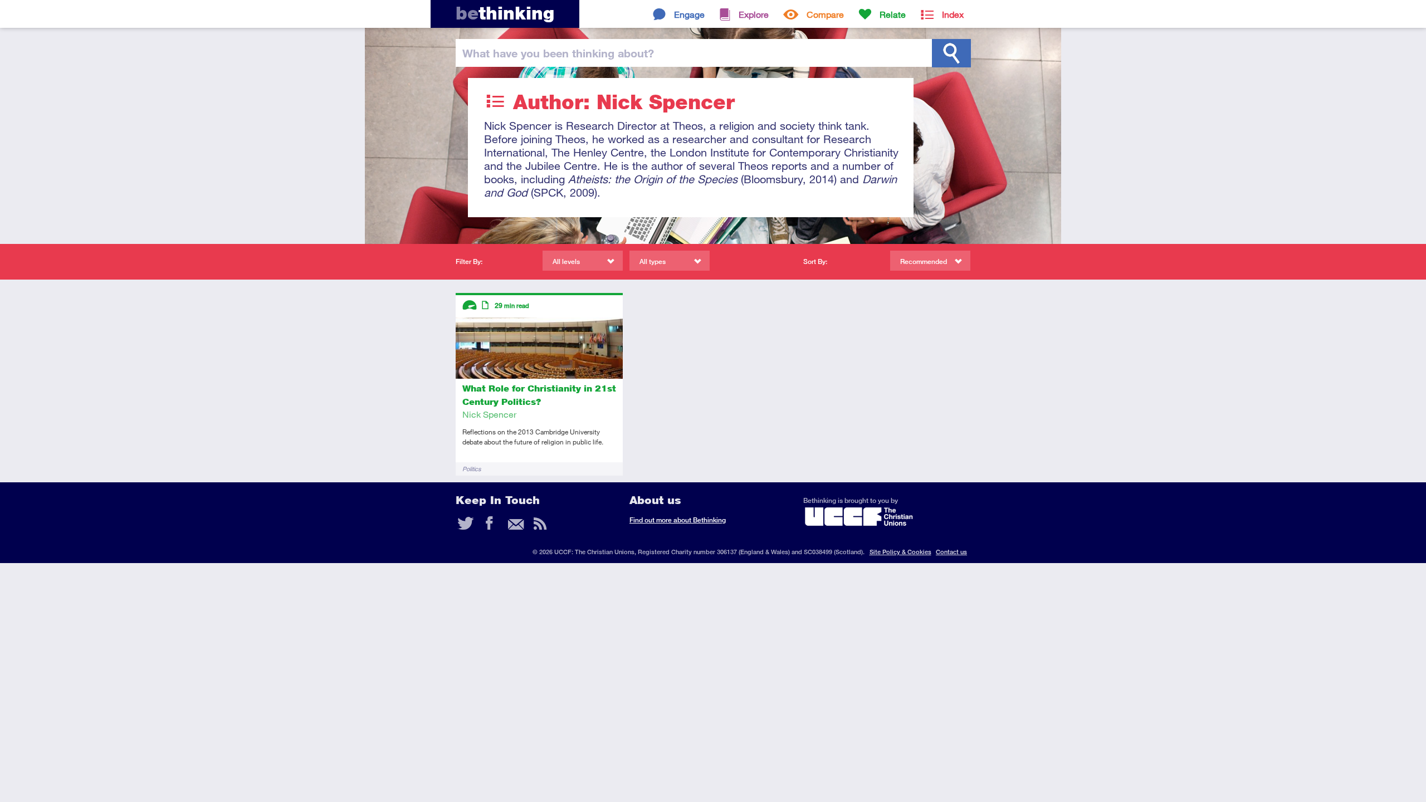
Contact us (951, 551)
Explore (754, 14)
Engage (689, 14)
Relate (893, 14)
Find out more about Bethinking (677, 520)
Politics (471, 468)
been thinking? (558, 53)
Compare (825, 14)
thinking (505, 13)
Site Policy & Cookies (900, 551)
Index (953, 14)
